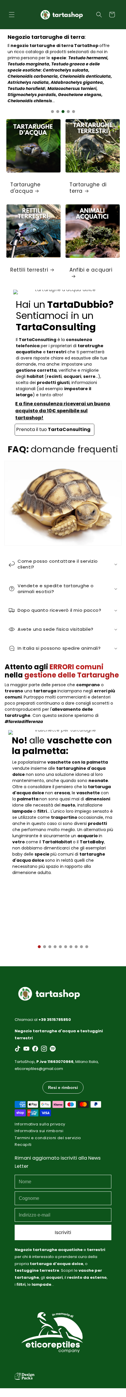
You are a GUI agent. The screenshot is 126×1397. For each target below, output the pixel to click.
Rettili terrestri (29, 270)
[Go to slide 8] (76, 946)
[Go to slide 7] (70, 946)
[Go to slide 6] (65, 946)
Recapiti (23, 1144)
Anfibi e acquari (91, 270)
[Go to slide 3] (63, 111)
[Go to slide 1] (52, 111)
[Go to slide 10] (86, 946)
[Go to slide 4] (68, 111)
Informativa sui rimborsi (39, 1131)
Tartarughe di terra (88, 187)
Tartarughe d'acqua (25, 187)
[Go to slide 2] (57, 111)
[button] (11, 14)
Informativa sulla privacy (40, 1124)
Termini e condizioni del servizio (48, 1137)
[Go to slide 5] (73, 111)
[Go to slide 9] (81, 946)
